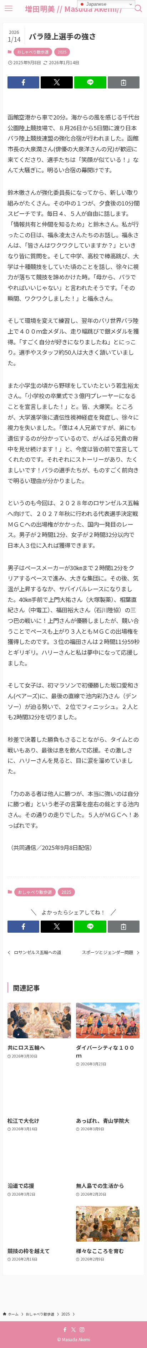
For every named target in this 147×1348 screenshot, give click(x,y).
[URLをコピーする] (124, 82)
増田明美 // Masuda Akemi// (73, 8)
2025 (62, 52)
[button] (23, 82)
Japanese (95, 4)
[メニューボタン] (8, 8)
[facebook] (65, 1330)
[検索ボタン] (138, 8)
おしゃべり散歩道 (33, 52)
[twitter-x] (73, 1330)
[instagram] (82, 1330)
